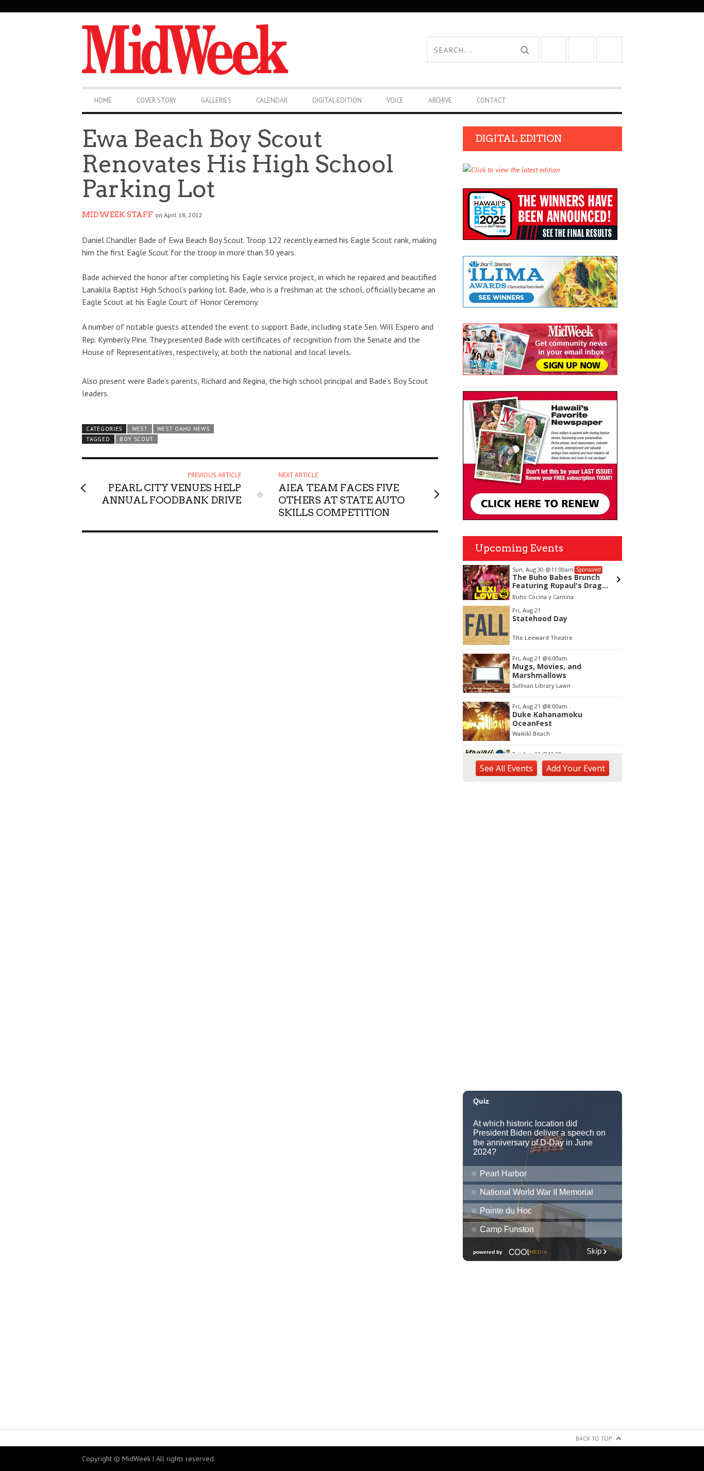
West (140, 428)
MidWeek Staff (117, 214)
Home (103, 100)
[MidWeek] (217, 49)
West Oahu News (183, 428)
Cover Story (156, 100)
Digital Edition (337, 100)
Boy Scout (137, 439)
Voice (395, 100)
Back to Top (594, 1438)
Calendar (272, 100)
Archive (440, 100)
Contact (491, 100)
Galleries (216, 100)
